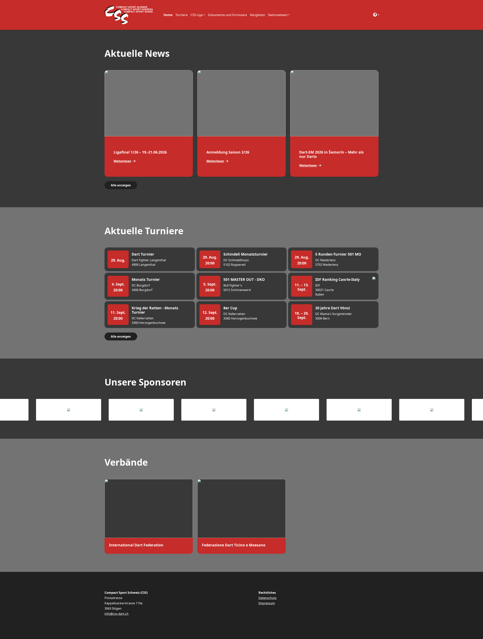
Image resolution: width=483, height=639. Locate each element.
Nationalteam (278, 15)
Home (168, 15)
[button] (375, 15)
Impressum (266, 603)
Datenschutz (267, 598)
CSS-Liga (197, 15)
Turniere (181, 15)
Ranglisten (257, 15)
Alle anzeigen (121, 185)
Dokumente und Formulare (227, 15)
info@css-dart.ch (116, 614)
